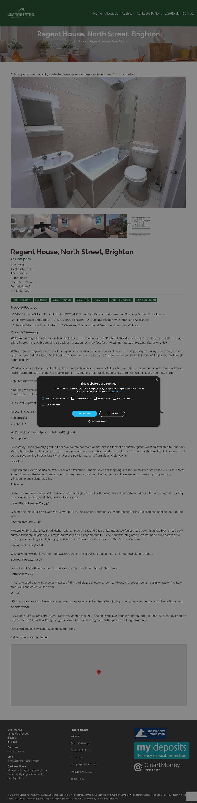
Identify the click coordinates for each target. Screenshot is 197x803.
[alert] (98, 401)
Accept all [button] (84, 413)
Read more (115, 391)
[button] (98, 421)
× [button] (156, 379)
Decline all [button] (112, 413)
